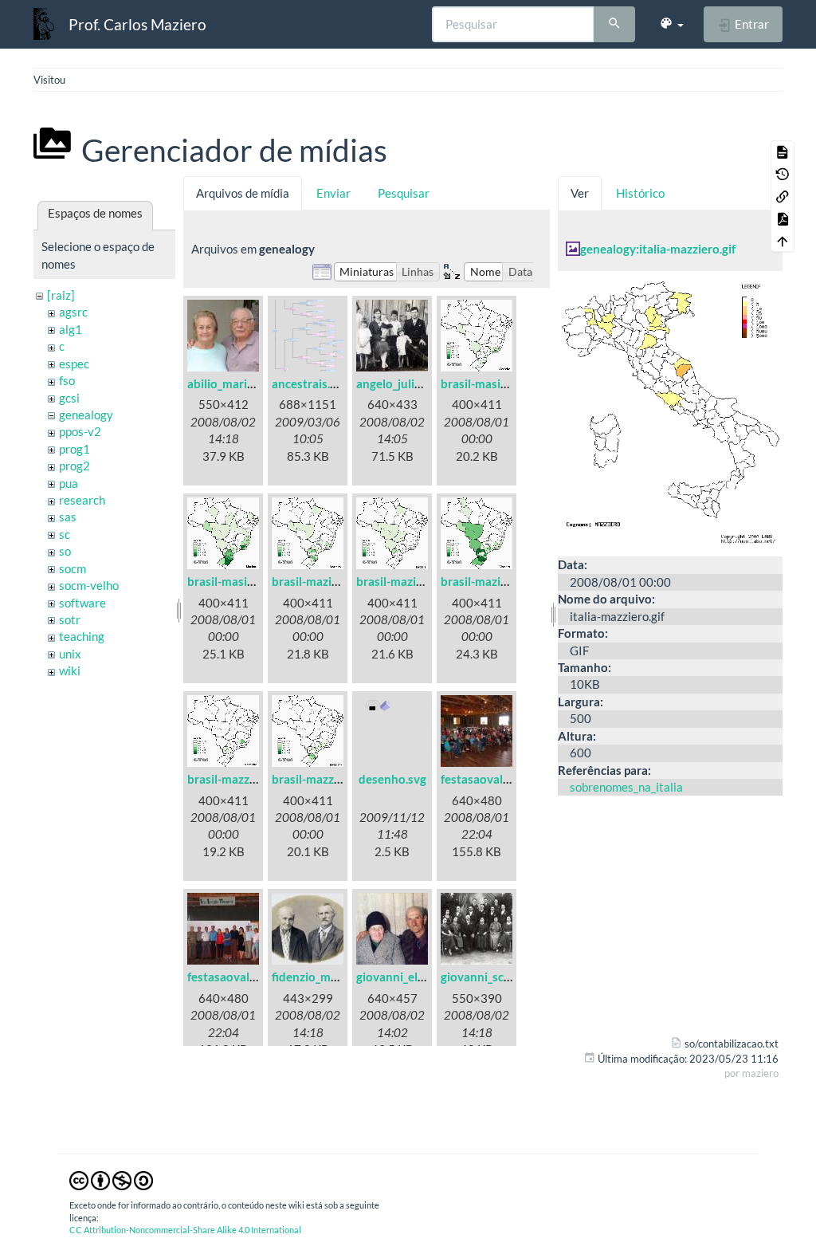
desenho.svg (392, 779)
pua (68, 483)
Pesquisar (404, 193)
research (82, 500)
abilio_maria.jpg (229, 383)
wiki (69, 670)
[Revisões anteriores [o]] (782, 173)
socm (72, 568)
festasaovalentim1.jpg (500, 779)
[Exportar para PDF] (782, 218)
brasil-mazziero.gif (321, 779)
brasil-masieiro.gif (489, 383)
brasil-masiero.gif (234, 581)
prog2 (74, 465)
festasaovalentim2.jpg (247, 976)
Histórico (640, 193)
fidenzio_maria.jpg (321, 976)
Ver (580, 193)
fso (67, 380)
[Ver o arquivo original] (670, 412)
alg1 (70, 329)
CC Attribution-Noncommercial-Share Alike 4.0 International (185, 1229)
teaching (81, 636)
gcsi (69, 398)
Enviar (333, 193)
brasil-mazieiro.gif (320, 581)
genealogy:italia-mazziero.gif (658, 249)
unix (70, 654)
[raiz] (61, 295)
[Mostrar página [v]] (782, 151)
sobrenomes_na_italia (626, 787)
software (82, 603)
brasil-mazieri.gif (401, 581)
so (65, 551)
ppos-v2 (80, 431)
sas (67, 516)
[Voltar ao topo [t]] (782, 240)
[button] (671, 24)
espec (74, 363)
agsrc (73, 312)
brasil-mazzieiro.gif (238, 779)
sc (64, 534)
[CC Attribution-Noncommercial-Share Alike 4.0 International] (111, 1179)
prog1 (74, 449)
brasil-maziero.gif (488, 581)
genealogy (86, 414)
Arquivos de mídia (242, 193)
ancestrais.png (311, 383)
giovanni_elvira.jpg (406, 976)
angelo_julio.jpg (398, 383)
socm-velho (89, 585)
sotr (69, 619)
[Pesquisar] (614, 24)
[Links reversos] (782, 196)
